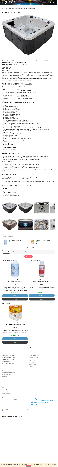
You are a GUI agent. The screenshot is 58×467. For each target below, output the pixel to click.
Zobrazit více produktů (28, 247)
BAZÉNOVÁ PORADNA (8, 355)
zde (55, 464)
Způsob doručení (32, 364)
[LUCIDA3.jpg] (41, 205)
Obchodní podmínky (33, 357)
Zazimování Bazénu (6, 361)
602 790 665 (4, 389)
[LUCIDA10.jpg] (25, 222)
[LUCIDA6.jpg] (9, 222)
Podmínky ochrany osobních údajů (36, 359)
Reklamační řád (32, 360)
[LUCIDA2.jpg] (25, 205)
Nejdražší (15, 251)
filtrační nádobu (28, 138)
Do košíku (15, 295)
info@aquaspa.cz (5, 380)
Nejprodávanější (25, 251)
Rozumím (29, 465)
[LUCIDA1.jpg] (9, 205)
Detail (15, 299)
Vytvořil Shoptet (6, 409)
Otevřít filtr (28, 256)
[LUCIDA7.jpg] (41, 222)
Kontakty (31, 366)
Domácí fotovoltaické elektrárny (8, 357)
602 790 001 (4, 378)
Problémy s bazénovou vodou (8, 359)
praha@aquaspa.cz (6, 391)
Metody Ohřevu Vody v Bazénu (8, 363)
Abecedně (35, 251)
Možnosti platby (32, 362)
